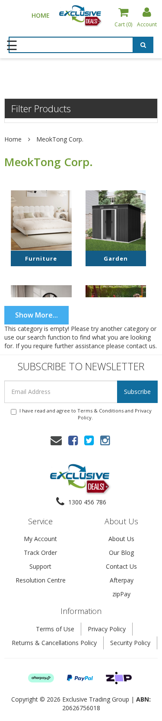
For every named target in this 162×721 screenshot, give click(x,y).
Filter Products (41, 108)
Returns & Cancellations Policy (54, 643)
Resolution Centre (41, 580)
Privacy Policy (107, 629)
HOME (41, 15)
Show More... (36, 315)
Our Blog (121, 552)
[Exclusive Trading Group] (81, 15)
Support (40, 566)
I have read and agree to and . (85, 414)
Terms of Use (55, 629)
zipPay (121, 594)
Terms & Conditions (100, 410)
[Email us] (56, 440)
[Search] (143, 45)
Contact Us (121, 566)
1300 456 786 (86, 502)
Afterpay (121, 580)
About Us (121, 539)
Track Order (40, 552)
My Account (40, 539)
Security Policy (130, 643)
